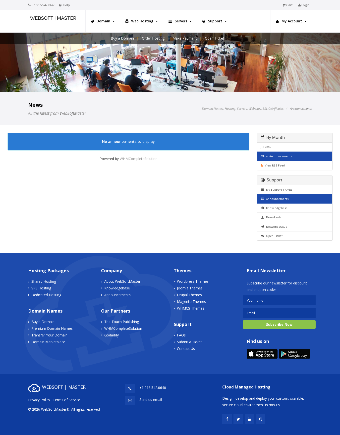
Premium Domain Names (52, 328)
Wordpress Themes (193, 281)
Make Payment (184, 38)
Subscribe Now (279, 324)
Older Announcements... (277, 156)
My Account (292, 21)
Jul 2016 (266, 147)
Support (215, 21)
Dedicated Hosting (46, 294)
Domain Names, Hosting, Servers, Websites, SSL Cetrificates (243, 108)
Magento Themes (191, 301)
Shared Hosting (43, 281)
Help (66, 5)
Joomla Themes (190, 288)
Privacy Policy (39, 399)
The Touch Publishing (121, 321)
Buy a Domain (122, 38)
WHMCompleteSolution (139, 158)
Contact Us (186, 348)
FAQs (181, 335)
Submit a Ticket (189, 341)
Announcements (276, 199)
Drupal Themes (189, 294)
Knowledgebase (276, 208)
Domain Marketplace (48, 341)
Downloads (273, 217)
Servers (181, 21)
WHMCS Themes (190, 308)
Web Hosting (142, 21)
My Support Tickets (278, 189)
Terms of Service (66, 399)
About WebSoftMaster (122, 281)
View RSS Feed (274, 165)
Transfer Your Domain (49, 335)
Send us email (150, 399)
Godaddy (111, 335)
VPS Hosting (41, 288)
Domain (103, 21)
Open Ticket (214, 38)
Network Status (276, 226)
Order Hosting (153, 38)
